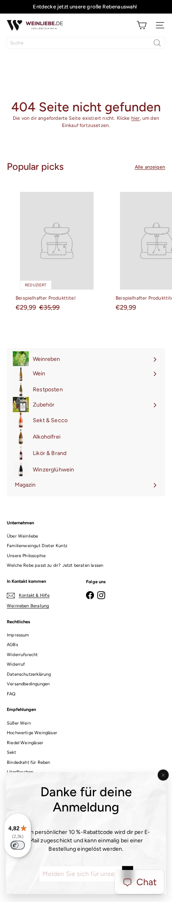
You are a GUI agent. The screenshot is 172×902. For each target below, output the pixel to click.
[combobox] (86, 43)
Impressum (18, 635)
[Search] (157, 43)
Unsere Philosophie (26, 555)
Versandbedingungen (28, 684)
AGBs (12, 644)
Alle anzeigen (150, 167)
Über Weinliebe (22, 536)
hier (135, 118)
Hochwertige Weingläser (32, 732)
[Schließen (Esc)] (163, 775)
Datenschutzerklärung (29, 674)
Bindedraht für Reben (28, 762)
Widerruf (16, 664)
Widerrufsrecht (22, 654)
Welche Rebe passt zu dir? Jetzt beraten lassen (55, 565)
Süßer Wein (19, 723)
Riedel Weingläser (25, 742)
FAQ (11, 694)
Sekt (11, 752)
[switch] (17, 845)
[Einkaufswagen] (141, 25)
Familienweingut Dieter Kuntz (37, 545)
